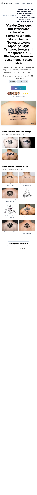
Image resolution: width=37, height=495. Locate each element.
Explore (29, 3)
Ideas (17, 3)
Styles (23, 3)
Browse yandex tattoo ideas (18, 244)
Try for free (17, 88)
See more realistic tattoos (18, 249)
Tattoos (12, 15)
